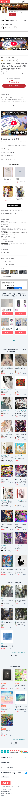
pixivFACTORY (4, 243)
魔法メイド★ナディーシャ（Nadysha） (9, 330)
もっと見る (14, 338)
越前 (20, 329)
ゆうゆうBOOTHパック (17, 232)
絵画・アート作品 (5, 57)
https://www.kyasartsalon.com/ (9, 148)
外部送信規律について (6, 791)
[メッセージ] (15, 27)
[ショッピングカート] (22, 1)
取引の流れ (5, 249)
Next (25, 43)
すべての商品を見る (14, 205)
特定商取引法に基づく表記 (7, 258)
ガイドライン (4, 789)
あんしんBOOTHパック (6, 232)
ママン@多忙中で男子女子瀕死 (9, 311)
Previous (2, 43)
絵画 (13, 57)
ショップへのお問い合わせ (7, 264)
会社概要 (3, 786)
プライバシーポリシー (6, 261)
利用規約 (8, 786)
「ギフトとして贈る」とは (9, 213)
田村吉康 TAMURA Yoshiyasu (16, 12)
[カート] (16, 60)
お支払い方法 (6, 252)
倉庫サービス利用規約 (16, 786)
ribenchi (21, 310)
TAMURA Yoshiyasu (14, 164)
